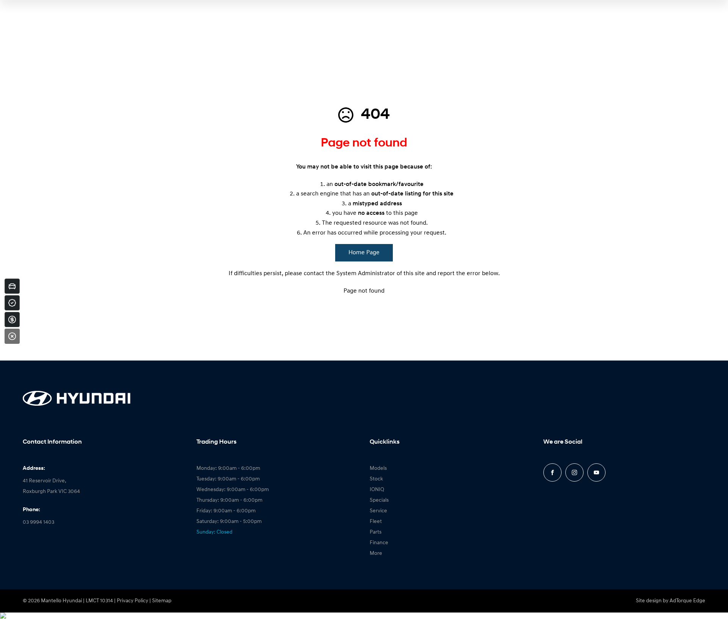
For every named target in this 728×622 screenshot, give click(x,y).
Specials (379, 500)
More (376, 553)
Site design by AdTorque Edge (670, 601)
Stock (376, 479)
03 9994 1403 (38, 522)
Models (378, 468)
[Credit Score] (12, 302)
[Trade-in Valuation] (12, 286)
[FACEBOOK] (552, 472)
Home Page (364, 253)
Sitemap (161, 601)
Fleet (376, 521)
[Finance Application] (12, 319)
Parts (375, 532)
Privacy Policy (132, 601)
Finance (379, 543)
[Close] (12, 336)
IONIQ (377, 490)
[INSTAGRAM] (574, 472)
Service (378, 511)
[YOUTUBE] (596, 472)
